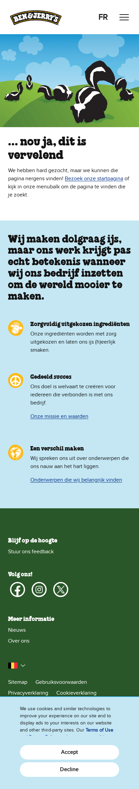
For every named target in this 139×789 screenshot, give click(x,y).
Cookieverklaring (76, 693)
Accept (69, 752)
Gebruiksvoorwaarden (61, 682)
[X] (60, 589)
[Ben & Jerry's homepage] (35, 17)
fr (103, 17)
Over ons (18, 640)
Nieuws (17, 630)
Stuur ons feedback (31, 551)
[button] (17, 665)
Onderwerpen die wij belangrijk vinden (76, 480)
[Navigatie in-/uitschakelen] (124, 17)
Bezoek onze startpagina (94, 178)
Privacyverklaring (28, 693)
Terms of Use (99, 730)
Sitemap (17, 682)
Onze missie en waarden (59, 416)
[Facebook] (17, 589)
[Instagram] (39, 589)
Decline (69, 769)
